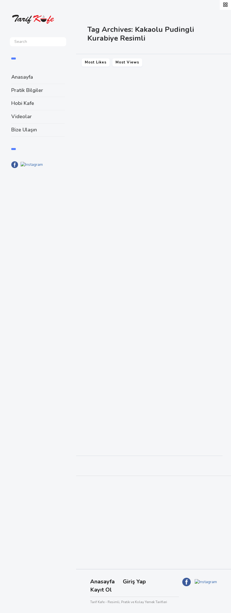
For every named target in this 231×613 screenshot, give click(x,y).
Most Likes (95, 62)
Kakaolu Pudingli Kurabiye (119, 193)
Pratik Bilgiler (27, 90)
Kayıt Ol (101, 590)
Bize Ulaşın (24, 129)
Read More (93, 230)
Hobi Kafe (22, 103)
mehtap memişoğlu (186, 247)
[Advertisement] (38, 265)
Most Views (127, 62)
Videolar (21, 116)
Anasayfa (22, 77)
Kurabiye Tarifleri (98, 204)
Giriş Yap (134, 581)
